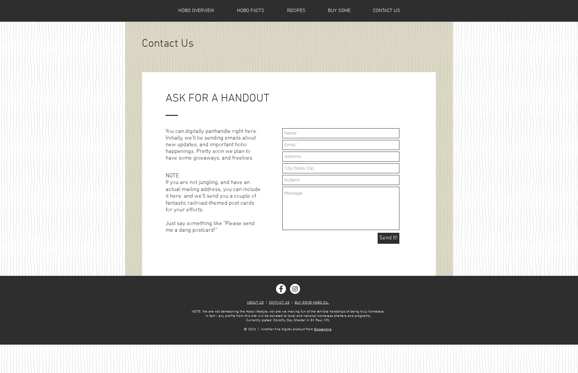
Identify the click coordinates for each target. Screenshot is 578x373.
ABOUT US (255, 303)
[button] (250, 11)
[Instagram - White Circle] (295, 289)
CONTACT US (279, 303)
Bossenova (322, 329)
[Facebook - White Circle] (281, 289)
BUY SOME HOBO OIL (312, 303)
